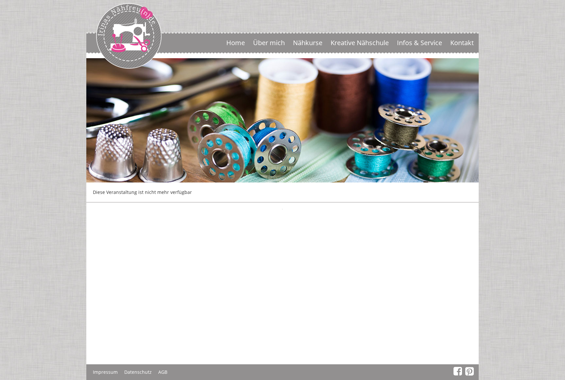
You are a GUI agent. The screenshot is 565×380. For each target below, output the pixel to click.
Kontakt (462, 42)
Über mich (269, 42)
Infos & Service (419, 42)
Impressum (105, 372)
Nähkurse (307, 42)
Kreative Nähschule (360, 42)
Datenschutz (138, 372)
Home (235, 42)
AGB (162, 372)
